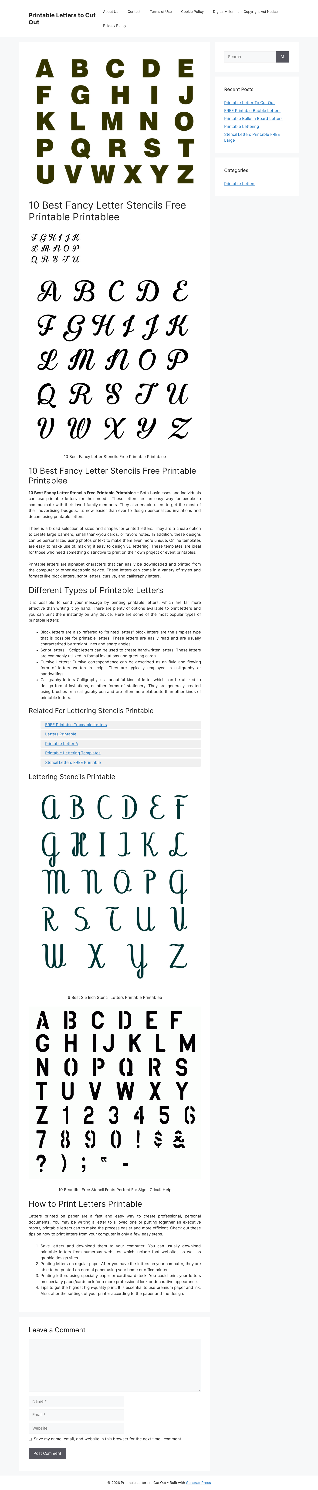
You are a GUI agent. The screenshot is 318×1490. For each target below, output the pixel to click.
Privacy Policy (114, 25)
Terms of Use (161, 11)
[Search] (282, 57)
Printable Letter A (61, 743)
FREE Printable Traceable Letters (76, 724)
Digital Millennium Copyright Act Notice (245, 11)
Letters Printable (60, 734)
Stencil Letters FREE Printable (73, 762)
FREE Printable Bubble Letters (252, 110)
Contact (134, 11)
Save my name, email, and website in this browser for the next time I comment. (108, 1439)
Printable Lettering (241, 126)
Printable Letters (239, 183)
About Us (110, 11)
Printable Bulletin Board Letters (253, 118)
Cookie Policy (192, 11)
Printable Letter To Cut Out (249, 102)
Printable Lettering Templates (73, 753)
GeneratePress (198, 1482)
